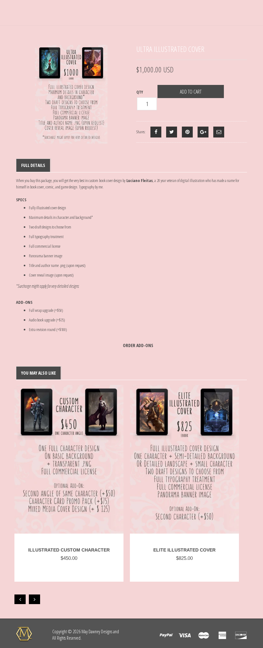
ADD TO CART (190, 91)
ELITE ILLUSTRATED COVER (184, 549)
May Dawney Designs (96, 631)
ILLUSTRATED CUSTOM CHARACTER (69, 549)
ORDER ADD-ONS (138, 345)
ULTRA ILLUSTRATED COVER (170, 49)
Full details (33, 165)
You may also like (38, 373)
